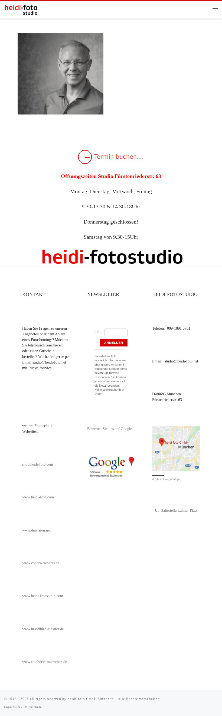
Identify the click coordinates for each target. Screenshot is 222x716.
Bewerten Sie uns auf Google (109, 429)
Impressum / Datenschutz (23, 706)
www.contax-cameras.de (40, 563)
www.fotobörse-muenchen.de (44, 662)
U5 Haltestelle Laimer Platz (176, 510)
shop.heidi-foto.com (37, 464)
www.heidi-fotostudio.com (42, 596)
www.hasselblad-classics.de (43, 629)
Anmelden (113, 342)
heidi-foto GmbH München (91, 699)
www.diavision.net (36, 530)
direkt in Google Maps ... (167, 478)
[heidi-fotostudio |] (21, 9)
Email (99, 332)
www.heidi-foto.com (38, 497)
